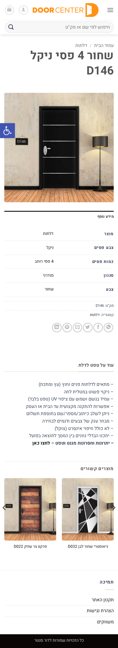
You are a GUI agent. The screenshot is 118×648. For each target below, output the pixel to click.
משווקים (105, 621)
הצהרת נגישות (100, 610)
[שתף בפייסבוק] (98, 327)
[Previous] (113, 519)
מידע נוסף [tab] (105, 216)
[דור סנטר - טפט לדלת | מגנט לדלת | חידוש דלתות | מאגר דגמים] (66, 10)
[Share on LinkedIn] (57, 327)
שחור (49, 289)
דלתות (81, 45)
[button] (7, 130)
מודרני (48, 275)
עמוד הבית (104, 45)
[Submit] (11, 27)
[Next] (4, 519)
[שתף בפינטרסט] (67, 327)
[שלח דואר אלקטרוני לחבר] (77, 327)
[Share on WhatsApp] (108, 327)
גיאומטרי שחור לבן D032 (88, 546)
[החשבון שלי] (23, 10)
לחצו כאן (41, 443)
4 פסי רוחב (44, 261)
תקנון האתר (103, 599)
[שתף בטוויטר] (88, 327)
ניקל (50, 248)
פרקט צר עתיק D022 (30, 546)
